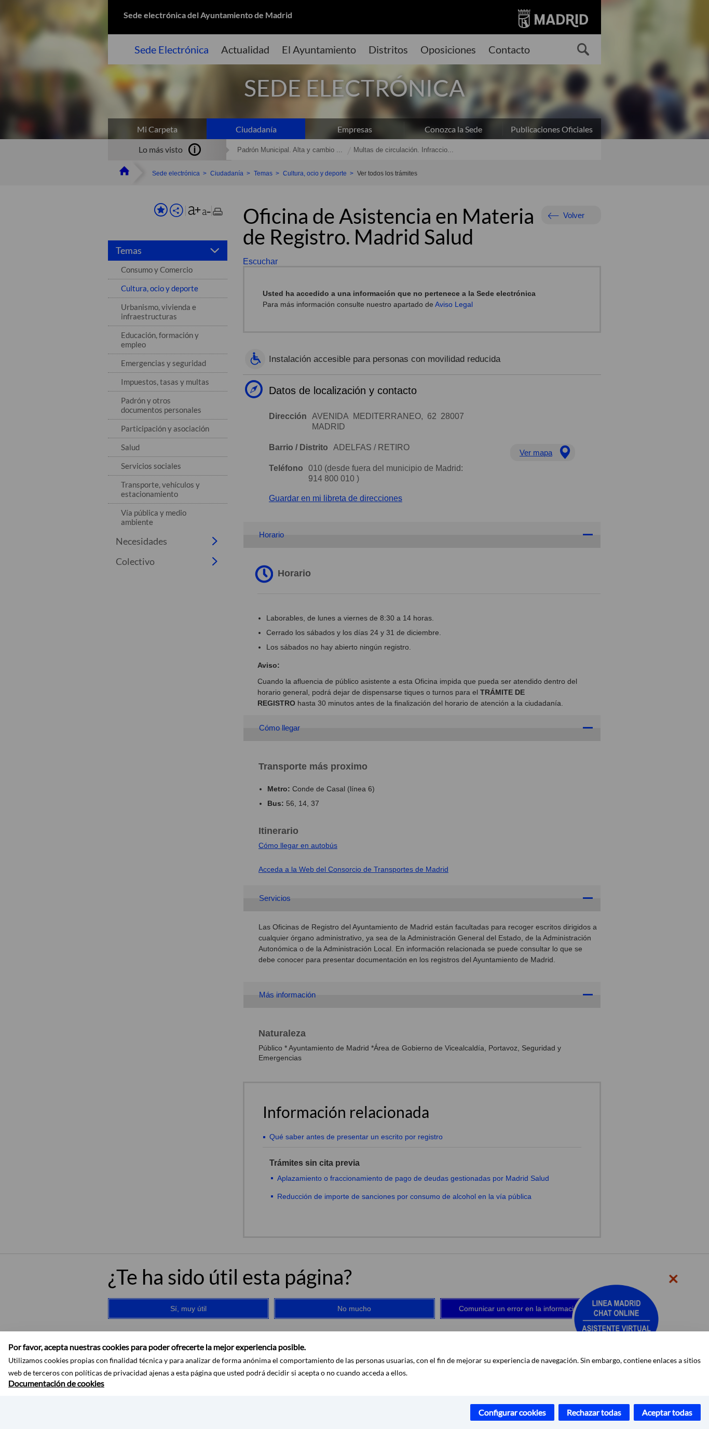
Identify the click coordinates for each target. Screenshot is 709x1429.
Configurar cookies (512, 1412)
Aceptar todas (667, 1412)
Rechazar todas (594, 1412)
